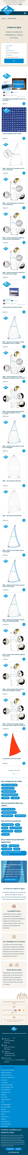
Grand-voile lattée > (6, 1072)
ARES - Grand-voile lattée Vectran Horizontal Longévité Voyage (13, 690)
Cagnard (18, 831)
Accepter (10, 1149)
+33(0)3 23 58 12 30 (9, 1053)
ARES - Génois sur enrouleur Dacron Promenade (13, 551)
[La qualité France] (14, 917)
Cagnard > (4, 1094)
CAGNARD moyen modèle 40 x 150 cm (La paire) (14, 99)
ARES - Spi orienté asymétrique (12, 515)
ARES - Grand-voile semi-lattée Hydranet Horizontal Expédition (13, 238)
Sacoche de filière (16, 828)
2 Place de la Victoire (9, 1047)
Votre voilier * (9, 45)
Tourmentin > (4, 1082)
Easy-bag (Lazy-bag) (8, 809)
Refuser (18, 1149)
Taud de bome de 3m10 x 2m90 (12, 307)
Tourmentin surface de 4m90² (11, 759)
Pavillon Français (7, 824)
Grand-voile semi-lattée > (8, 1070)
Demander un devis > (10, 879)
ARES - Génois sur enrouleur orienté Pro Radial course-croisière (13, 342)
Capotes (16, 849)
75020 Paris (7, 1042)
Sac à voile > (4, 1097)
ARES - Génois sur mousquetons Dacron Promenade (13, 169)
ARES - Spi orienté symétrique (11, 481)
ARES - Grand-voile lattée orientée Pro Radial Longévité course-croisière (13, 412)
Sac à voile (5, 834)
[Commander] (23, 103)
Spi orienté (5, 798)
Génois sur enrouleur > (7, 1075)
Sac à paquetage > (6, 1104)
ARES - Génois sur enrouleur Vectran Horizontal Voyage (13, 585)
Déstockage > (4, 1126)
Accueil (3, 18)
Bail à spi (4, 828)
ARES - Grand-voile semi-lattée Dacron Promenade (13, 203)
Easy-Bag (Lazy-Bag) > (7, 1085)
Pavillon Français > (6, 1099)
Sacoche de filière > (6, 1107)
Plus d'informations (13, 1152)
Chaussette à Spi (20, 815)
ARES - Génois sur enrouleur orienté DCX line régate (13, 447)
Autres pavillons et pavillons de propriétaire (11, 853)
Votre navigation (10, 50)
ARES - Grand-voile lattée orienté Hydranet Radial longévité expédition (13, 724)
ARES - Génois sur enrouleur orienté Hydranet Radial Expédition (13, 620)
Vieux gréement (6, 849)
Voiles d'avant (14, 845)
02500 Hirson (7, 1049)
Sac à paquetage (7, 831)
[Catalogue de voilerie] (14, 946)
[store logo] (8, 10)
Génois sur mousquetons (9, 794)
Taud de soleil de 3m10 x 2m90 (11, 134)
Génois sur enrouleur (8, 791)
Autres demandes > (6, 1124)
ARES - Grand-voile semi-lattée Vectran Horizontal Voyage (13, 273)
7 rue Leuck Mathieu (9, 1040)
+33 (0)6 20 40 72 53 (9, 1055)
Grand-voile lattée (8, 788)
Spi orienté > (4, 1080)
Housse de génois (7, 815)
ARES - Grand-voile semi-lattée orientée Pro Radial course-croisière (13, 377)
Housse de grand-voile (9, 812)
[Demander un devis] (14, 974)
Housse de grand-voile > (7, 1087)
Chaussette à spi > (6, 1092)
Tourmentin (15, 798)
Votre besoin (9, 55)
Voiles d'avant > (5, 1116)
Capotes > (3, 1119)
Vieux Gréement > (6, 1112)
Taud (17, 824)
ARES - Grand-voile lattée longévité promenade (13, 655)
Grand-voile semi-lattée (9, 785)
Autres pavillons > (5, 1121)
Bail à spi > (3, 1109)
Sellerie (4, 845)
